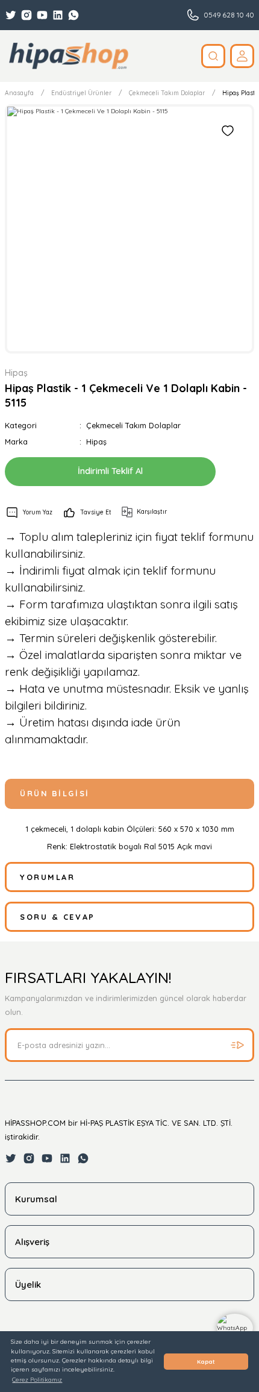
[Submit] (237, 1045)
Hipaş (96, 441)
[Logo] (68, 56)
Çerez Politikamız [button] (37, 1380)
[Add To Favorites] (227, 130)
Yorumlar (47, 877)
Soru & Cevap (57, 917)
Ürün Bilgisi (55, 793)
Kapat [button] (206, 1361)
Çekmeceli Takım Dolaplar (133, 425)
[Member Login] (242, 56)
